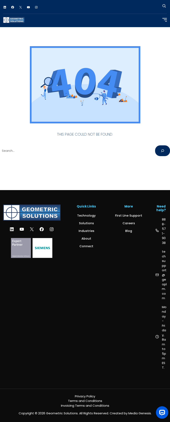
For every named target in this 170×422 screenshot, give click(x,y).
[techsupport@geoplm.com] (161, 275)
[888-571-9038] (161, 231)
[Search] (162, 150)
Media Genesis (139, 413)
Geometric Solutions (62, 413)
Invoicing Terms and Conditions (85, 405)
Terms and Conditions (85, 401)
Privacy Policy (85, 396)
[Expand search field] (164, 7)
